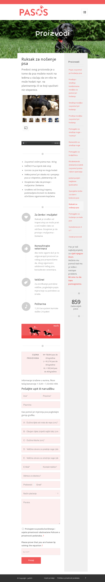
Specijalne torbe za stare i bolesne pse (75, 194)
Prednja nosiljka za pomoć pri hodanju (75, 119)
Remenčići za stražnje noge (74, 144)
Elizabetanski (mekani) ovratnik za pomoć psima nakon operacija (76, 166)
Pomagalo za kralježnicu (74, 153)
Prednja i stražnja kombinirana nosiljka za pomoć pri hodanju (74, 88)
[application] (40, 134)
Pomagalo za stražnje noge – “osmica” (75, 132)
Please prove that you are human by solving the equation (38, 544)
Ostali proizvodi (75, 237)
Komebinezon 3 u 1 (75, 229)
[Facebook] (86, 578)
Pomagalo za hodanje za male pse (76, 217)
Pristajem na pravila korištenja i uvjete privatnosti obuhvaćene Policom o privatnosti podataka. (40, 532)
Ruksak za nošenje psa (74, 206)
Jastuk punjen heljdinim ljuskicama (74, 181)
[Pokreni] (24, 143)
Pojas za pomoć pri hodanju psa (75, 71)
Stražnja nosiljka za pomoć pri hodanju (75, 106)
